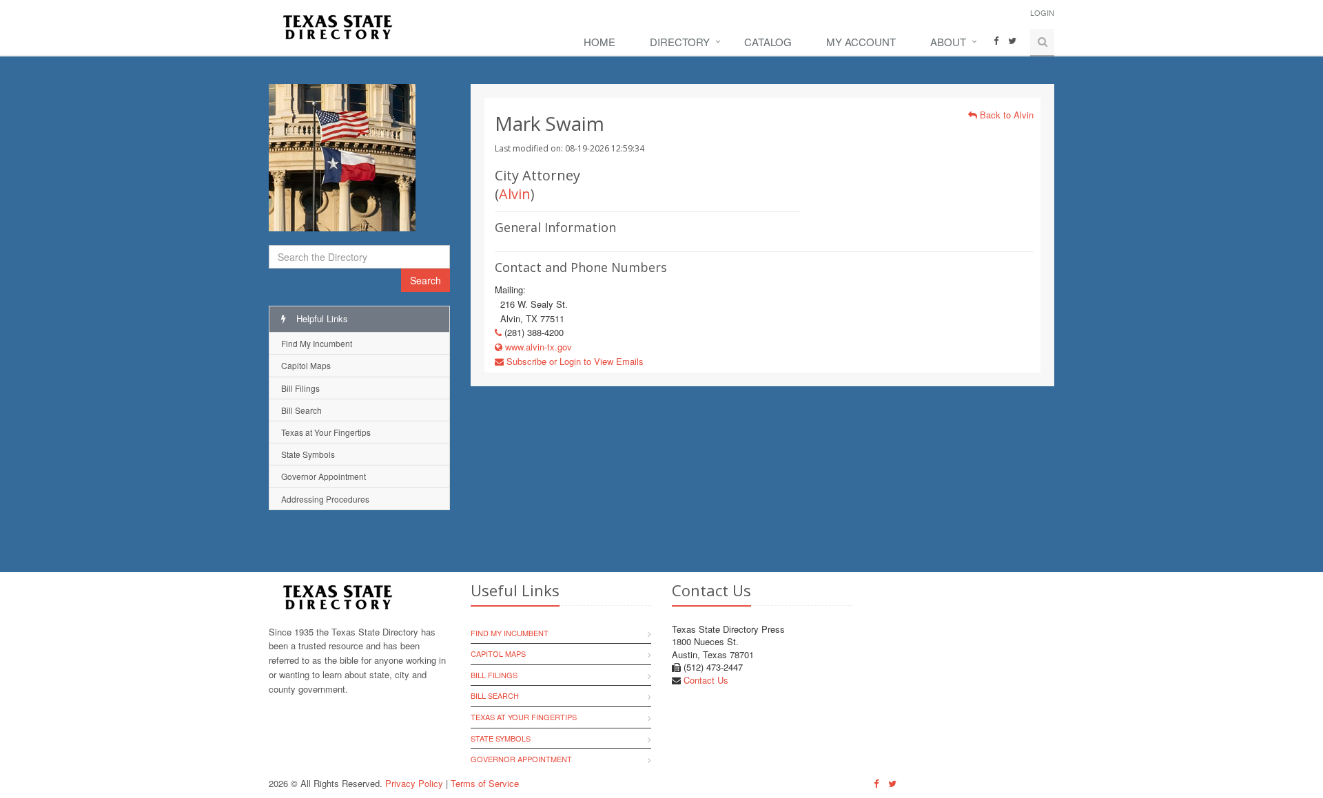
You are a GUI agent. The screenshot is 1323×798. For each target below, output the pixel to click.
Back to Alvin (1005, 114)
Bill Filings (300, 388)
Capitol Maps (306, 365)
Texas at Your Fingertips (326, 432)
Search (425, 280)
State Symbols (308, 454)
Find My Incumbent (316, 343)
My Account (861, 41)
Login (1042, 12)
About (948, 41)
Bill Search (301, 410)
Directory (680, 41)
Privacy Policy (414, 783)
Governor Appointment (323, 476)
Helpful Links (321, 318)
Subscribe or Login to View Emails (574, 361)
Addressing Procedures (325, 499)
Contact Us (706, 679)
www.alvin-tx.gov (537, 346)
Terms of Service (485, 783)
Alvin (515, 194)
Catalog (768, 41)
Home (599, 41)
